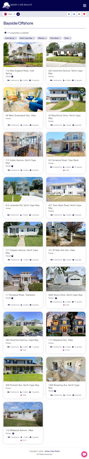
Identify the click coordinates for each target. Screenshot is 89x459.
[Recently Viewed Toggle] (79, 14)
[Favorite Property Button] (39, 45)
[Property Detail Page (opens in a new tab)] (23, 54)
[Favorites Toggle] (84, 14)
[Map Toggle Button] (18, 14)
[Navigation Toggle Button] (84, 5)
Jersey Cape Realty (52, 451)
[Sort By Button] (69, 14)
